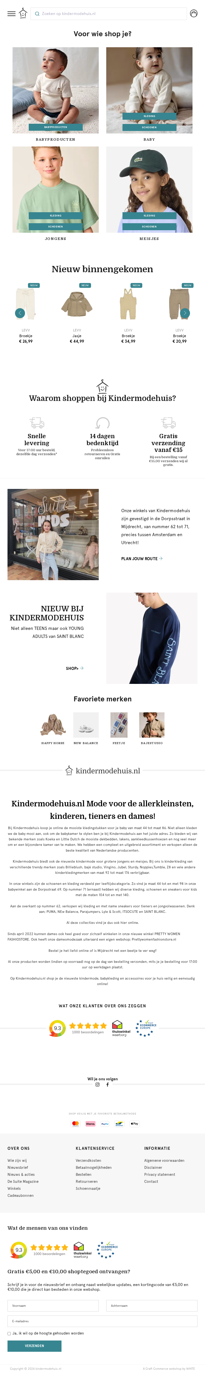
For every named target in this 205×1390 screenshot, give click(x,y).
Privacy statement (159, 1174)
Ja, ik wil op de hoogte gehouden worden (48, 1333)
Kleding (149, 116)
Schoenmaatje (88, 1188)
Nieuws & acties (21, 1174)
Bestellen (84, 1174)
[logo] (23, 13)
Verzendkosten (88, 1160)
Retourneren (87, 1181)
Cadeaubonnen (21, 1195)
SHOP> (72, 668)
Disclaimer (153, 1167)
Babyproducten (55, 127)
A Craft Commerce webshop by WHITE (169, 1369)
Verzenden (34, 1346)
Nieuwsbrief (18, 1167)
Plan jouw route (139, 558)
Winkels (14, 1188)
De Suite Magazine (23, 1181)
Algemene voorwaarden (164, 1160)
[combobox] (108, 13)
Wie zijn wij (17, 1160)
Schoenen (149, 127)
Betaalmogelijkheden (94, 1167)
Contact (151, 1181)
